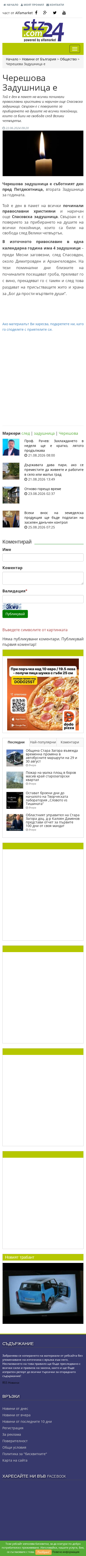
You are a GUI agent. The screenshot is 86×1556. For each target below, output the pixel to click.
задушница (44, 433)
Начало (12, 4)
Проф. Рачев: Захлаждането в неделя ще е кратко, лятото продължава (54, 446)
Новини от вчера (16, 1415)
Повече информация (65, 1552)
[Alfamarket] (43, 694)
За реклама (11, 1434)
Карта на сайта (14, 1460)
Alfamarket (24, 13)
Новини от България (39, 59)
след (26, 433)
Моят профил (33, 4)
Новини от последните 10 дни (27, 1421)
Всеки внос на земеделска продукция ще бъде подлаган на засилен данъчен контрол (54, 517)
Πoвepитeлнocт (15, 1441)
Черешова (68, 433)
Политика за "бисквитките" (24, 1454)
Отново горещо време (42, 488)
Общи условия (14, 1447)
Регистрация (12, 1428)
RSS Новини (10, 1383)
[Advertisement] (43, 375)
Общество (68, 59)
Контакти (56, 4)
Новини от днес (15, 1408)
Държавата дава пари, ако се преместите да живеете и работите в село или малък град (54, 470)
